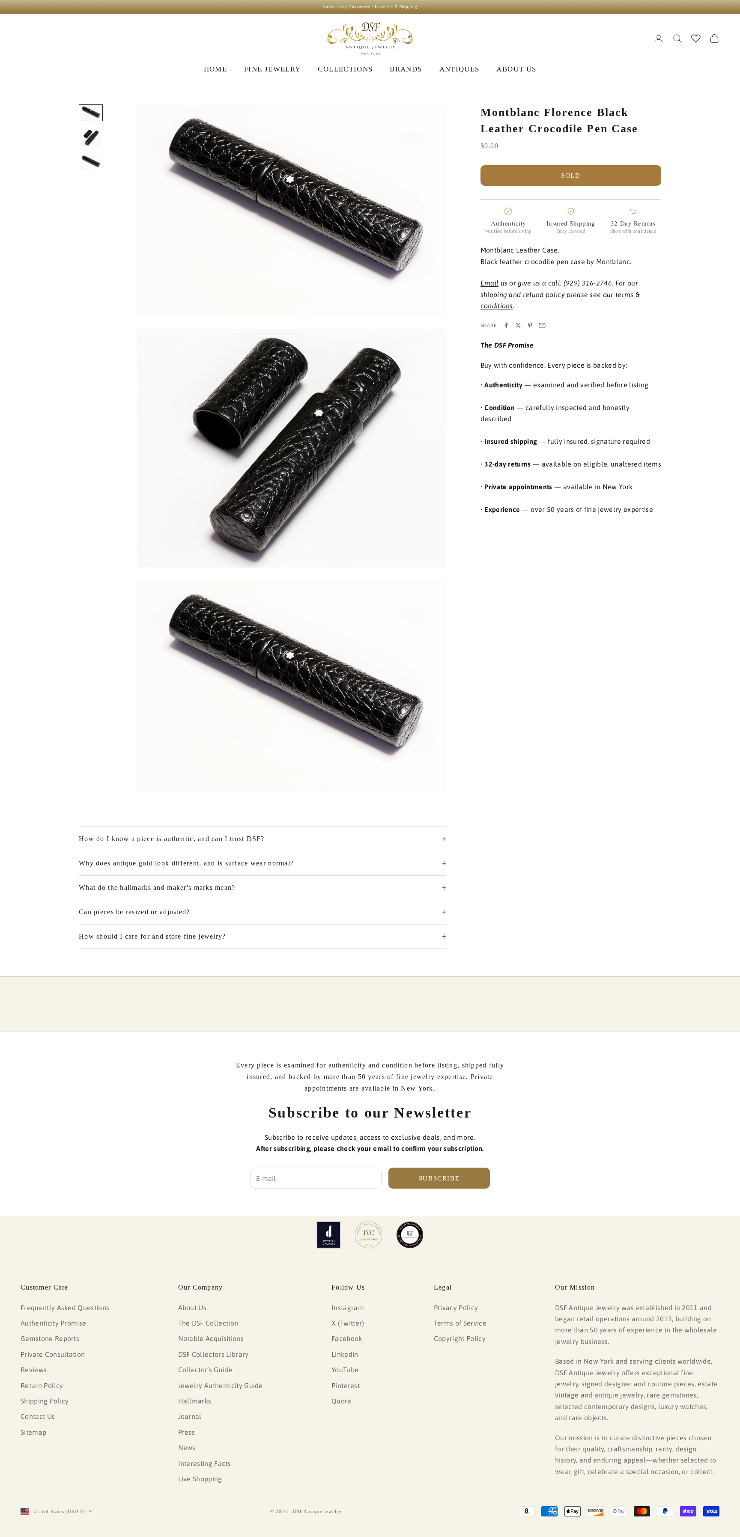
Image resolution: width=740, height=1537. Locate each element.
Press (186, 1432)
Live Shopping (200, 1479)
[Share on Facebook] (506, 325)
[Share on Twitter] (518, 325)
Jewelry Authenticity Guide (220, 1385)
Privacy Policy (456, 1307)
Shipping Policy (45, 1401)
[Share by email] (542, 325)
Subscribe (439, 1178)
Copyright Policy (460, 1338)
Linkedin (344, 1354)
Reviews (34, 1369)
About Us (192, 1307)
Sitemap (33, 1432)
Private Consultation (53, 1354)
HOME (215, 69)
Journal (190, 1416)
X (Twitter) (347, 1323)
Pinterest (345, 1385)
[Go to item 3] (91, 162)
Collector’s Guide (205, 1369)
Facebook (346, 1338)
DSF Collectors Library (213, 1354)
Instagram (347, 1307)
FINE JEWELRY (272, 69)
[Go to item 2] (91, 137)
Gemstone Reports (50, 1338)
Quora (341, 1401)
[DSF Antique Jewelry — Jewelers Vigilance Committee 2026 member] (368, 1235)
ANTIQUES (459, 69)
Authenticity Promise (53, 1323)
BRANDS (406, 69)
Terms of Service (460, 1323)
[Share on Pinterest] (530, 325)
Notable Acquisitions (211, 1338)
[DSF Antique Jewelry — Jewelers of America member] (328, 1235)
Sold (571, 175)
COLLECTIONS (345, 69)
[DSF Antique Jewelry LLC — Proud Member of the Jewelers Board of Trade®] (410, 1235)
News (187, 1447)
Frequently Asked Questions (65, 1307)
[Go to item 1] (91, 113)
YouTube (344, 1369)
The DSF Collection (208, 1323)
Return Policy (42, 1385)
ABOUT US (516, 69)
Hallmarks (195, 1401)
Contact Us (38, 1416)
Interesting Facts (204, 1463)
